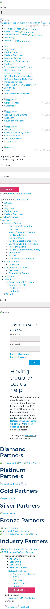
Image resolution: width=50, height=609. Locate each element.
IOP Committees (13, 138)
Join (6, 46)
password (13, 193)
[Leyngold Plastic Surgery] (14, 531)
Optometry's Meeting (24, 574)
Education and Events (15, 34)
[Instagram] (23, 606)
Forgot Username (19, 354)
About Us (9, 40)
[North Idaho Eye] (14, 534)
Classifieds (10, 105)
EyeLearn (9, 64)
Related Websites (17, 571)
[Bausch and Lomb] (10, 483)
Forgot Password (19, 357)
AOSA (16, 577)
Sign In (36, 22)
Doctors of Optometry (16, 61)
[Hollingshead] (8, 462)
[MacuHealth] (7, 498)
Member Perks (12, 73)
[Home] (12, 219)
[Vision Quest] (31, 462)
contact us (30, 435)
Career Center (11, 31)
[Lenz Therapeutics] (11, 527)
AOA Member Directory (16, 93)
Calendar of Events (14, 120)
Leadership (10, 141)
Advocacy (9, 37)
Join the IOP (10, 87)
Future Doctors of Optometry (20, 84)
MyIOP (7, 90)
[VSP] (24, 483)
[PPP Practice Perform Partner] (17, 552)
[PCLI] (20, 462)
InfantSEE (18, 586)
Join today (22, 199)
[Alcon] (33, 534)
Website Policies (18, 567)
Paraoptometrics (13, 81)
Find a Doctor (11, 52)
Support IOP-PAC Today (22, 597)
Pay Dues (9, 49)
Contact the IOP (12, 135)
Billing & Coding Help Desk (18, 78)
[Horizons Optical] (0, 548)
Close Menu (42, 25)
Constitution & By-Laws (16, 132)
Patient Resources (14, 55)
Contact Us (15, 564)
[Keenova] (0, 527)
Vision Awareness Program (18, 67)
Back (14, 99)
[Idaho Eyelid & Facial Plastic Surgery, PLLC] (19, 548)
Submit (9, 189)
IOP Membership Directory (18, 76)
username (26, 193)
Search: (3, 7)
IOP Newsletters (13, 70)
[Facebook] (11, 606)
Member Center (12, 28)
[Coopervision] (7, 513)
